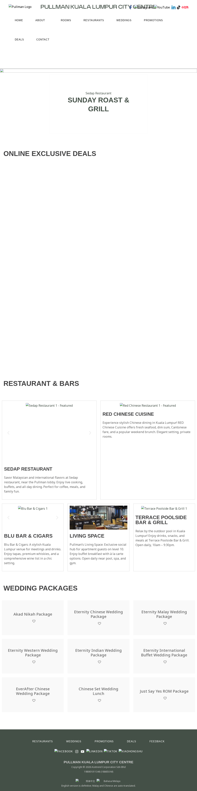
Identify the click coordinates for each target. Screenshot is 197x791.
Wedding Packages (40, 588)
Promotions (104, 741)
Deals (131, 741)
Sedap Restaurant (98, 93)
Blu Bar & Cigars (28, 536)
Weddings (73, 741)
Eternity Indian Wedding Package (98, 652)
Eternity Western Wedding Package (33, 652)
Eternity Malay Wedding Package (164, 614)
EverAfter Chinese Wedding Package (33, 691)
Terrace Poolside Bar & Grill (161, 519)
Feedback (157, 741)
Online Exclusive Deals (49, 154)
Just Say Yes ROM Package (164, 691)
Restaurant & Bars (41, 383)
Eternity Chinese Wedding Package (98, 614)
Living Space (87, 536)
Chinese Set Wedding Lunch (98, 691)
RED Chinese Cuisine (128, 414)
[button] (8, 432)
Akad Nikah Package (32, 614)
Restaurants (42, 741)
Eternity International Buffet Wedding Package (164, 652)
